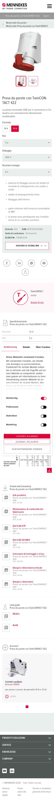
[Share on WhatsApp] (33, 263)
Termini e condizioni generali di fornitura (42, 790)
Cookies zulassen (27, 436)
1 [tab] (27, 706)
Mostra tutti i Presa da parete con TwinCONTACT (27, 26)
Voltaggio (6, 151)
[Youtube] (4, 771)
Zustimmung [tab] (10, 347)
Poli (4, 136)
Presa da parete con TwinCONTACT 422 (22, 16)
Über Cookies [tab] (43, 347)
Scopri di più (37, 302)
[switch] (43, 407)
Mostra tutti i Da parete (16, 23)
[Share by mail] (45, 263)
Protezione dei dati (22, 791)
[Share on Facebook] (8, 263)
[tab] (21, 81)
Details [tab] (26, 347)
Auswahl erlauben (27, 442)
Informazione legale (6, 791)
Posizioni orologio (11, 165)
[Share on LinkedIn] (21, 263)
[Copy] (27, 272)
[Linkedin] (12, 771)
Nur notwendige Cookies (27, 449)
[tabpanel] (27, 51)
